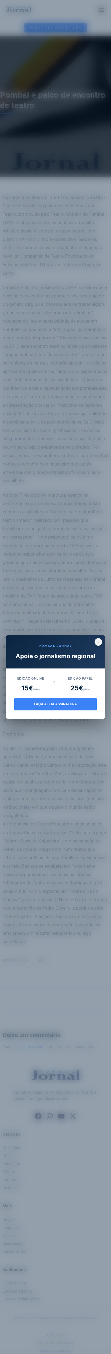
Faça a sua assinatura (55, 704)
